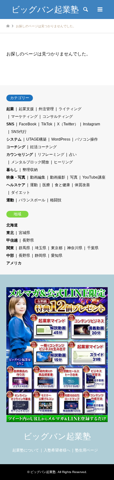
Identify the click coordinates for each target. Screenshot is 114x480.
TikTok (46, 124)
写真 (74, 177)
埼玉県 (40, 248)
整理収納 (30, 169)
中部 (10, 255)
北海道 (12, 225)
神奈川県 (74, 248)
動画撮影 (57, 177)
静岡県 (40, 255)
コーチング (15, 147)
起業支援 (26, 109)
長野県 (28, 240)
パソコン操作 (86, 139)
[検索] (85, 9)
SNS (10, 124)
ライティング (70, 109)
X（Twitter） (67, 124)
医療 (46, 185)
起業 (10, 109)
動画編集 (37, 177)
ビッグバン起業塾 (57, 436)
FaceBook (27, 124)
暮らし (12, 169)
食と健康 (62, 185)
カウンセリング (19, 154)
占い (73, 154)
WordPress (60, 139)
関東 (10, 248)
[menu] (99, 9)
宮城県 (24, 233)
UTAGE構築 (36, 139)
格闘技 (55, 200)
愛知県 (56, 255)
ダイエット (20, 192)
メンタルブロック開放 (30, 162)
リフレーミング (51, 154)
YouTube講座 (93, 177)
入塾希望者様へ (57, 450)
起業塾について (25, 450)
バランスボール (32, 200)
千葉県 (92, 248)
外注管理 (46, 109)
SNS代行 (19, 131)
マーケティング (24, 116)
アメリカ (14, 263)
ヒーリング (63, 162)
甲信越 (12, 240)
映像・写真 (15, 177)
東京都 (56, 248)
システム (14, 139)
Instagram (91, 124)
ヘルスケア (15, 185)
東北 (10, 233)
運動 (34, 185)
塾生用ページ (86, 450)
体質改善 (82, 185)
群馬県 (24, 248)
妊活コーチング (43, 147)
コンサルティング (57, 116)
